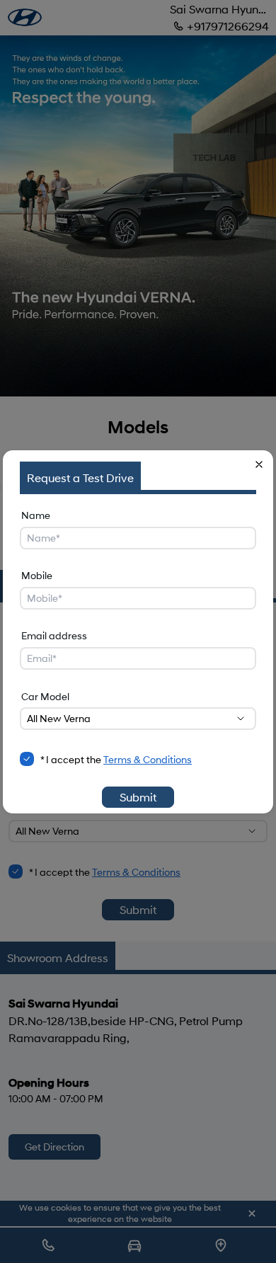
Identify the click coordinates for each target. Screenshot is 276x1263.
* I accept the (116, 759)
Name (35, 515)
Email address (54, 635)
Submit (138, 797)
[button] (259, 464)
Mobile (36, 575)
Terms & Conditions (147, 759)
